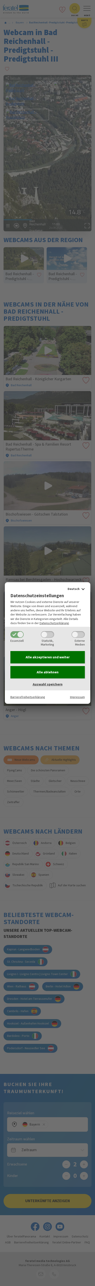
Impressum (77, 697)
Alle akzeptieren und (48, 657)
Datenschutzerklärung (54, 623)
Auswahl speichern (48, 684)
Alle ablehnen (48, 672)
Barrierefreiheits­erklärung (27, 697)
